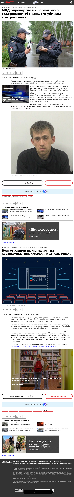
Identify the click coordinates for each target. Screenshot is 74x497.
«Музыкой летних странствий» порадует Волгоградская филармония (56, 429)
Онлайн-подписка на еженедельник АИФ (38, 463)
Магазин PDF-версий (19, 463)
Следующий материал (38, 492)
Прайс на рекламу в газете (28, 461)
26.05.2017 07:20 (6, 7)
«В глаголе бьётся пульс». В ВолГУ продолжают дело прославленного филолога (19, 424)
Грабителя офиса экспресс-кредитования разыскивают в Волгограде (57, 216)
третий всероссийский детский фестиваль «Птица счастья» (33, 346)
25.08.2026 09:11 (6, 247)
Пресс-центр (57, 461)
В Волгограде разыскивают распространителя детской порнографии (21, 216)
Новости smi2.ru (8, 242)
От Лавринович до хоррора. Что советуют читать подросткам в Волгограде (36, 379)
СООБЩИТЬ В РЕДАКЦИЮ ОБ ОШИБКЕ (62, 463)
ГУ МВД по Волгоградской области (29, 175)
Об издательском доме (45, 461)
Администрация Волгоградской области (13, 305)
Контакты (16, 461)
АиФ (14, 68)
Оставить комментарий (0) (58, 183)
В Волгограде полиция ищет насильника (56, 209)
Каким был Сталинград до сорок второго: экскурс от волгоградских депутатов (21, 429)
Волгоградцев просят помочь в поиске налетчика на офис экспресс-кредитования (21, 210)
